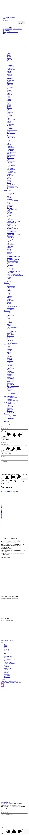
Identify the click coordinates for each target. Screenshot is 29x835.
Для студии (10, 159)
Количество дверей (12, 262)
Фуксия (9, 71)
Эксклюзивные (11, 155)
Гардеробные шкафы (13, 386)
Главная (3, 491)
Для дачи (9, 162)
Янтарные (10, 84)
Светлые (9, 199)
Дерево (9, 102)
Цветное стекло (11, 225)
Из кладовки (10, 380)
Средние (9, 208)
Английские (10, 136)
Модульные (10, 171)
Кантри (9, 140)
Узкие (8, 177)
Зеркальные (10, 334)
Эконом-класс (11, 119)
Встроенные (10, 163)
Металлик (10, 68)
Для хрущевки (11, 161)
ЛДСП (9, 105)
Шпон (8, 109)
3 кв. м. (9, 178)
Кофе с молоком (11, 66)
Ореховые (10, 83)
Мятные (9, 90)
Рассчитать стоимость (16, 682)
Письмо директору (6, 802)
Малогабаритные (12, 169)
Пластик (9, 108)
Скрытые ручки (11, 172)
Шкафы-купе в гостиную (14, 234)
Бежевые (9, 63)
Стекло (9, 224)
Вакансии (9, 411)
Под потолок (10, 272)
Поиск (20, 23)
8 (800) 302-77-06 (7, 29)
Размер (9, 174)
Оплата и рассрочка (12, 400)
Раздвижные (10, 384)
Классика (9, 314)
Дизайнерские (11, 137)
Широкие (9, 258)
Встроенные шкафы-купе (14, 271)
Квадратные (10, 372)
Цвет (8, 53)
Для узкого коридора (12, 343)
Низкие (9, 253)
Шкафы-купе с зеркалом (13, 221)
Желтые (9, 58)
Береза (9, 100)
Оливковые (10, 75)
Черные (9, 56)
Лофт (8, 143)
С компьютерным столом (14, 306)
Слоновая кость (11, 69)
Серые (9, 62)
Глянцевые (10, 65)
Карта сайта (10, 412)
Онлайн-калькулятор (13, 417)
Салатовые (10, 87)
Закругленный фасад (12, 261)
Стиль (8, 131)
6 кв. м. (9, 181)
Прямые (9, 127)
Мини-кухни (10, 175)
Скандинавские (11, 152)
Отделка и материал (12, 209)
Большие (9, 206)
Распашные (10, 277)
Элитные (9, 121)
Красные (9, 59)
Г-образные (10, 250)
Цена (8, 353)
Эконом (9, 281)
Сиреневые (10, 86)
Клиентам (6, 414)
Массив (9, 106)
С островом (10, 168)
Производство (11, 403)
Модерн (9, 144)
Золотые (9, 91)
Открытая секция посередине (15, 275)
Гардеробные (7, 344)
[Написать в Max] (2, 686)
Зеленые (9, 61)
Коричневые (10, 193)
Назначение (10, 233)
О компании (7, 402)
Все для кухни (11, 184)
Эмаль (9, 97)
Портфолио (10, 406)
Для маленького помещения (14, 280)
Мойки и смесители (12, 187)
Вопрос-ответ (11, 418)
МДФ (8, 96)
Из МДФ (9, 333)
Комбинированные (12, 228)
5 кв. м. (9, 180)
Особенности (10, 158)
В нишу (9, 390)
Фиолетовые (10, 88)
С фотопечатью (11, 231)
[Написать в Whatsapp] (14, 724)
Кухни (5, 52)
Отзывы (9, 408)
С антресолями (11, 165)
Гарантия (9, 405)
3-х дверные (10, 265)
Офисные (9, 241)
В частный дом (11, 393)
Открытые (10, 383)
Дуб (8, 103)
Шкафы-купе (7, 190)
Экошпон (9, 111)
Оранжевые (10, 77)
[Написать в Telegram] (14, 705)
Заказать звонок (5, 682)
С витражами (10, 230)
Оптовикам (10, 419)
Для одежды (10, 244)
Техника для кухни (12, 189)
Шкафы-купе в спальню (13, 239)
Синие (9, 93)
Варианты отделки (12, 186)
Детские (9, 240)
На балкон (10, 246)
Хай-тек (9, 156)
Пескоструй (10, 227)
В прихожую (10, 237)
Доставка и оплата (9, 396)
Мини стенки (11, 300)
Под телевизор (11, 309)
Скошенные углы (12, 130)
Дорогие (9, 118)
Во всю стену (11, 269)
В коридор (10, 236)
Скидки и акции (11, 415)
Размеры (9, 358)
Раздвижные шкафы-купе (14, 274)
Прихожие (7, 311)
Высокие (9, 249)
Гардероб (9, 278)
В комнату (10, 389)
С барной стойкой (12, 166)
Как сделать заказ (12, 397)
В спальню (10, 391)
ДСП (8, 113)
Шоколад (9, 72)
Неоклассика (10, 147)
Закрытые (9, 381)
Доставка (9, 399)
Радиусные (10, 128)
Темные (9, 196)
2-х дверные (10, 264)
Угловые (9, 125)
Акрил (9, 99)
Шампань (9, 74)
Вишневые (10, 78)
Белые (8, 55)
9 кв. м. (9, 183)
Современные (11, 133)
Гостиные (6, 283)
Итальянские (10, 138)
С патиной (10, 112)
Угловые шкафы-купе (13, 259)
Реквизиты (10, 409)
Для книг (9, 243)
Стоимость (10, 115)
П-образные (10, 124)
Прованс (9, 146)
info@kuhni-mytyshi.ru (7, 640)
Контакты (6, 421)
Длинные (9, 252)
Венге (8, 81)
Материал (9, 94)
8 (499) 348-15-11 (17, 29)
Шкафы (6, 646)
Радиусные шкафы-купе (13, 256)
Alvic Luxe (10, 214)
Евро (8, 134)
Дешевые (9, 116)
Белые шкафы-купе (12, 200)
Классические (11, 141)
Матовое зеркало (11, 222)
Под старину (10, 150)
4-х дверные (10, 266)
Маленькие (10, 205)
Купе (8, 337)
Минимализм (10, 149)
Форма (9, 122)
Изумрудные (10, 80)
